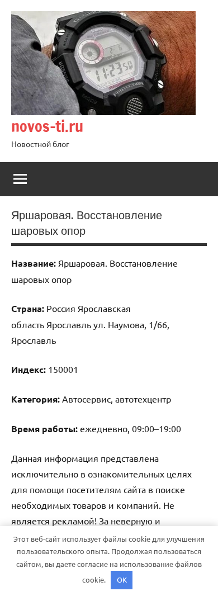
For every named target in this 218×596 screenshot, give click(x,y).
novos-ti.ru (47, 126)
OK (122, 579)
